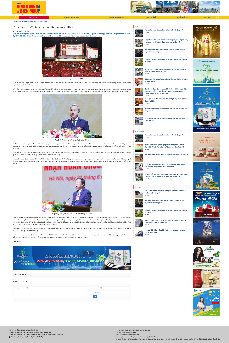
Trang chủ (18, 22)
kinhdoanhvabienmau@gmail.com (129, 334)
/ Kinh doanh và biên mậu (28, 22)
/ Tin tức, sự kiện (42, 22)
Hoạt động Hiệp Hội (181, 17)
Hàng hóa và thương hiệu (116, 17)
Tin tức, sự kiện (33, 17)
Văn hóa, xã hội (151, 17)
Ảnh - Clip (207, 17)
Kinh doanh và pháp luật (71, 17)
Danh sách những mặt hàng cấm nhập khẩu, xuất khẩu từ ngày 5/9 (164, 30)
